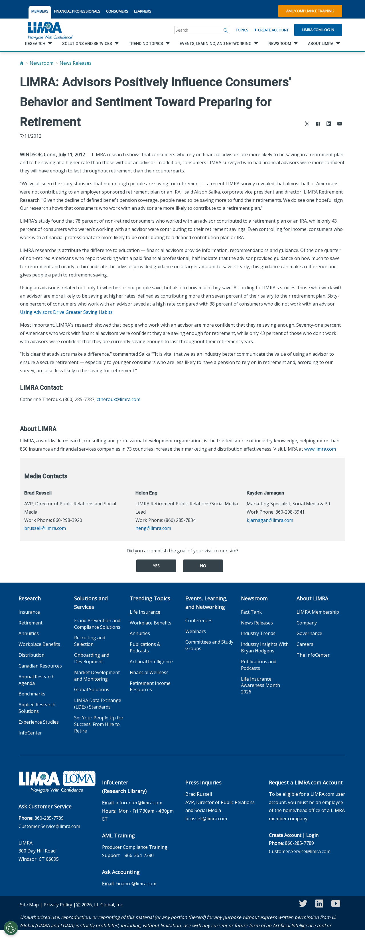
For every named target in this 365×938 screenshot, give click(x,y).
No (203, 565)
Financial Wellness (149, 672)
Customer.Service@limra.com (49, 826)
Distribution (31, 655)
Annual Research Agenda (36, 680)
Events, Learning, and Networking (206, 602)
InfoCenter (30, 733)
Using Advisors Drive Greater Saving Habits (67, 312)
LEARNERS (142, 11)
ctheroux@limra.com (118, 399)
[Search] (226, 30)
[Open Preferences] (11, 928)
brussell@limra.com (45, 528)
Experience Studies (39, 722)
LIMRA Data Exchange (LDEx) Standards (97, 703)
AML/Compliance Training (310, 10)
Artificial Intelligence (151, 661)
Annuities (29, 633)
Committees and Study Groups (209, 645)
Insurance (29, 612)
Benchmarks (32, 694)
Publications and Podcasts (258, 664)
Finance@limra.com (135, 883)
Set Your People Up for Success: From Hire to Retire (98, 724)
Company (307, 623)
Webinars (195, 631)
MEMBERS (39, 11)
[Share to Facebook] (318, 124)
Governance (309, 633)
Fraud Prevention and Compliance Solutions (97, 623)
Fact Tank (251, 612)
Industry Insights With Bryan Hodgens (265, 647)
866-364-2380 (139, 855)
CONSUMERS (117, 11)
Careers (305, 644)
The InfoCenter (313, 655)
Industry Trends (258, 633)
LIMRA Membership (318, 612)
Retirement (30, 623)
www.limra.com (320, 449)
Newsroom (41, 63)
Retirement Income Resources (150, 686)
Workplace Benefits (39, 644)
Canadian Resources (40, 666)
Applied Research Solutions (37, 707)
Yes (156, 565)
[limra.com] (50, 30)
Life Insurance (145, 612)
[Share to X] (307, 124)
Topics (242, 29)
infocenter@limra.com (138, 802)
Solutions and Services (91, 602)
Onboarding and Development (91, 658)
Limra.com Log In (318, 29)
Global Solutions (91, 689)
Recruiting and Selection (89, 640)
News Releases (76, 63)
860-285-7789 (49, 818)
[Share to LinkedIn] (328, 124)
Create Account (273, 29)
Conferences (198, 620)
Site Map (29, 905)
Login (312, 835)
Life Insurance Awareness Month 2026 (260, 685)
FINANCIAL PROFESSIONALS (77, 11)
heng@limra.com (153, 528)
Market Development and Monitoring (97, 675)
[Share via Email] (339, 124)
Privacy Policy (58, 905)
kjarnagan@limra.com (270, 520)
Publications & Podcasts (145, 647)
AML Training (118, 835)
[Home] (21, 63)
